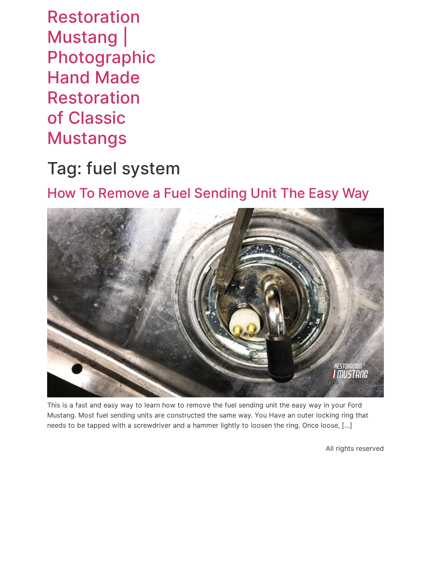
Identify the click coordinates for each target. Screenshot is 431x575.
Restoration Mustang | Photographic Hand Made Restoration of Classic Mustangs (101, 77)
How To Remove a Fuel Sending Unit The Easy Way (208, 193)
